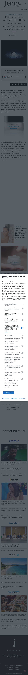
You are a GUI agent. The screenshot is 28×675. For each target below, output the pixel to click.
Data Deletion (5, 398)
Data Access (14, 398)
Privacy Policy (22, 398)
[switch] (22, 308)
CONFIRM (8, 392)
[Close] (24, 276)
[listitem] (14, 305)
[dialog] (14, 337)
